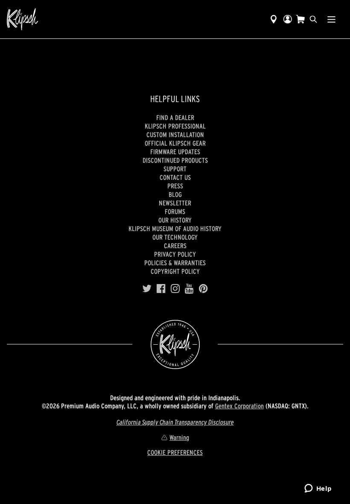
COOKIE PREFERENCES (175, 452)
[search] (313, 19)
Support (175, 169)
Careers (175, 245)
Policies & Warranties (175, 263)
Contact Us (175, 177)
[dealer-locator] (273, 19)
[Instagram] (175, 288)
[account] (287, 19)
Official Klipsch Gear (175, 143)
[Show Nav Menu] (331, 19)
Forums (175, 211)
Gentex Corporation (239, 406)
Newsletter (175, 203)
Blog (175, 194)
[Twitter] (147, 288)
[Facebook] (161, 288)
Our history (175, 220)
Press (175, 186)
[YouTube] (189, 288)
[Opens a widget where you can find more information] (318, 489)
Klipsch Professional (175, 126)
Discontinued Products (175, 160)
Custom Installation (175, 134)
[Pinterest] (203, 288)
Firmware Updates (175, 151)
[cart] (300, 19)
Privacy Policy (175, 254)
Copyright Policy (175, 271)
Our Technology (175, 237)
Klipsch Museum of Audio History (175, 228)
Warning (179, 437)
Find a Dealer (175, 117)
